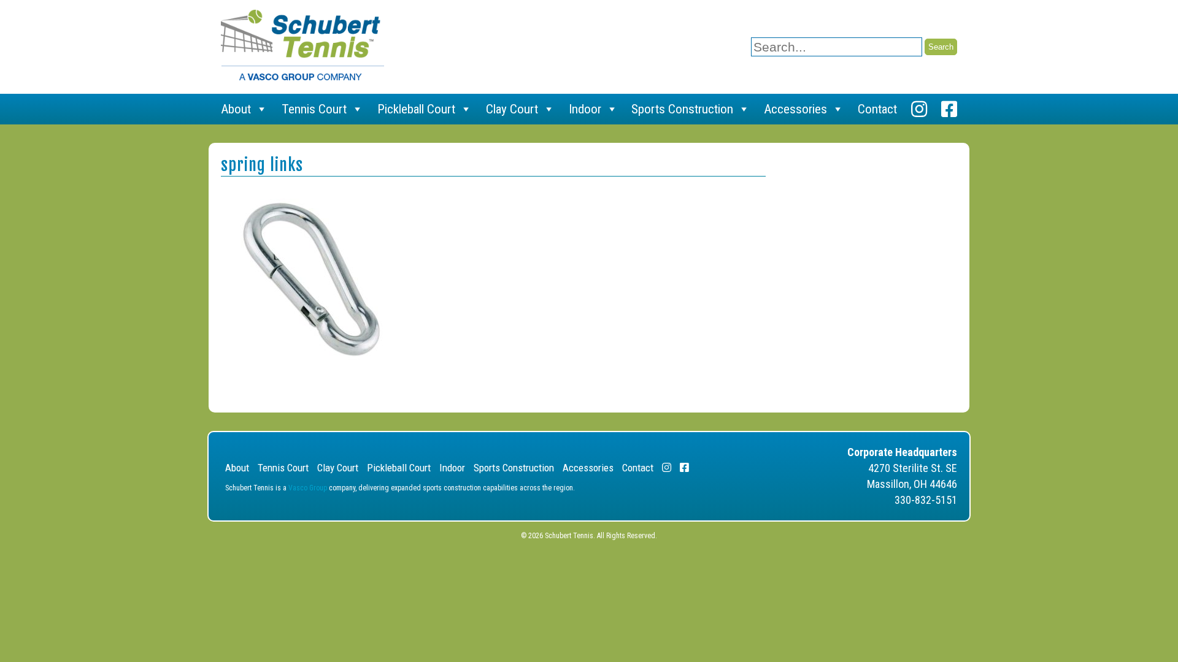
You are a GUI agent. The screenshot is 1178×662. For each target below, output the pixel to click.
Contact (877, 109)
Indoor (585, 109)
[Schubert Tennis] (302, 76)
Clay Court (512, 109)
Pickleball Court (416, 109)
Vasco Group (307, 488)
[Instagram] (919, 109)
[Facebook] (949, 109)
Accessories (795, 109)
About (236, 109)
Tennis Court (314, 109)
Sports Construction (682, 109)
